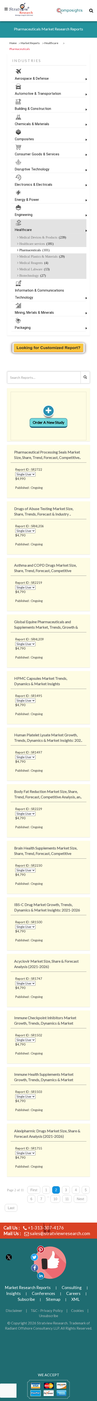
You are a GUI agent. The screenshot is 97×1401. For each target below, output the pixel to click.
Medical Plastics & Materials (41, 256)
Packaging (23, 328)
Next (80, 1199)
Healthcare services (36, 243)
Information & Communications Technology (39, 294)
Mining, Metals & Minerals (34, 312)
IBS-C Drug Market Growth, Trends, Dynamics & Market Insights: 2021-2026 (47, 907)
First (33, 1190)
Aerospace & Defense (32, 78)
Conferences (43, 1293)
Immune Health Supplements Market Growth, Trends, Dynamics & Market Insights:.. (43, 1078)
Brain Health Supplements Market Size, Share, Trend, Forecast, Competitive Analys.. (45, 851)
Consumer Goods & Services (37, 154)
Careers (73, 1293)
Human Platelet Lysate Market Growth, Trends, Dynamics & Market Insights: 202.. (48, 737)
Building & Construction (33, 109)
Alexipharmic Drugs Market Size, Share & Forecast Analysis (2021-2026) (47, 1133)
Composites (24, 139)
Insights (13, 1293)
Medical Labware (34, 269)
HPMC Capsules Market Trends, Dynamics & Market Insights (40, 681)
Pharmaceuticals (34, 250)
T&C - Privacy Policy (47, 1310)
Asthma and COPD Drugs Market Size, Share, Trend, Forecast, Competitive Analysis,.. (45, 568)
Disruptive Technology (32, 169)
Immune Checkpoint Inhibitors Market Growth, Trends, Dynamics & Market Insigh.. (45, 1021)
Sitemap (53, 1299)
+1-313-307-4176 (46, 1227)
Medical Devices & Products (42, 237)
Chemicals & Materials (32, 124)
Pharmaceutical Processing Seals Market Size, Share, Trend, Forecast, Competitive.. (47, 455)
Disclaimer (14, 1310)
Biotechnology (32, 275)
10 (55, 1199)
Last (11, 1208)
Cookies (77, 1310)
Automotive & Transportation (38, 93)
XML (75, 1299)
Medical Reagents (33, 262)
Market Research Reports (28, 1287)
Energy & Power (27, 200)
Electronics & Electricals (33, 184)
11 (67, 1199)
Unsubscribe (48, 1316)
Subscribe (26, 1299)
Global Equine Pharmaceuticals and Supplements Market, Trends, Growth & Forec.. (46, 625)
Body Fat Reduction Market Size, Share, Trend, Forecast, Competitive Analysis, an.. (48, 794)
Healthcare (23, 230)
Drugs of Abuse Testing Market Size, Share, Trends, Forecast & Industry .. (43, 511)
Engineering (23, 215)
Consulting (72, 1287)
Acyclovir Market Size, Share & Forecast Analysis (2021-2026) (46, 964)
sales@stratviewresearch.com (60, 1233)
